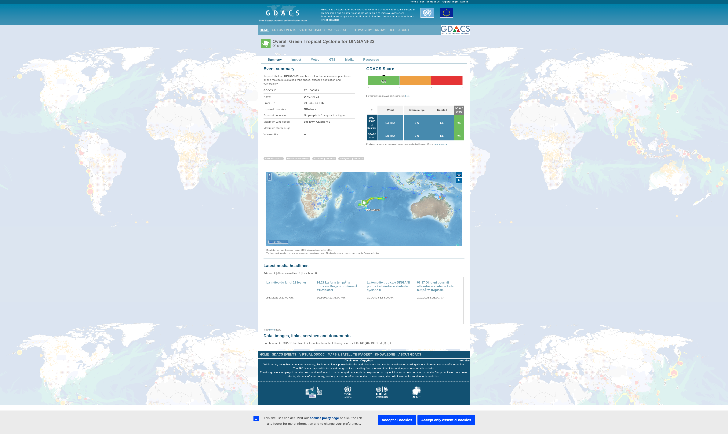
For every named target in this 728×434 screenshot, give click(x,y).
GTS (332, 59)
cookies (465, 360)
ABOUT (403, 30)
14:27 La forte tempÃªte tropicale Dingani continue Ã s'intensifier (337, 286)
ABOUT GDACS (409, 354)
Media (349, 59)
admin (464, 1)
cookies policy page (324, 418)
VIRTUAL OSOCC (312, 30)
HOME (264, 30)
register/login (450, 1)
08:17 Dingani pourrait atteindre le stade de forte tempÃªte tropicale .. (435, 286)
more (272, 329)
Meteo (315, 59)
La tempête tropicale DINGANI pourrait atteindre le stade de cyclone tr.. (388, 286)
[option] (289, 300)
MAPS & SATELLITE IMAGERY (350, 30)
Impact (296, 59)
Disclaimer (351, 360)
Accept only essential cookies (446, 420)
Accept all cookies (397, 420)
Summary (275, 59)
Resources (371, 59)
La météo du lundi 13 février (286, 282)
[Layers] (459, 175)
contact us (433, 1)
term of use (417, 1)
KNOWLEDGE (385, 30)
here (407, 96)
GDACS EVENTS (284, 30)
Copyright (366, 360)
